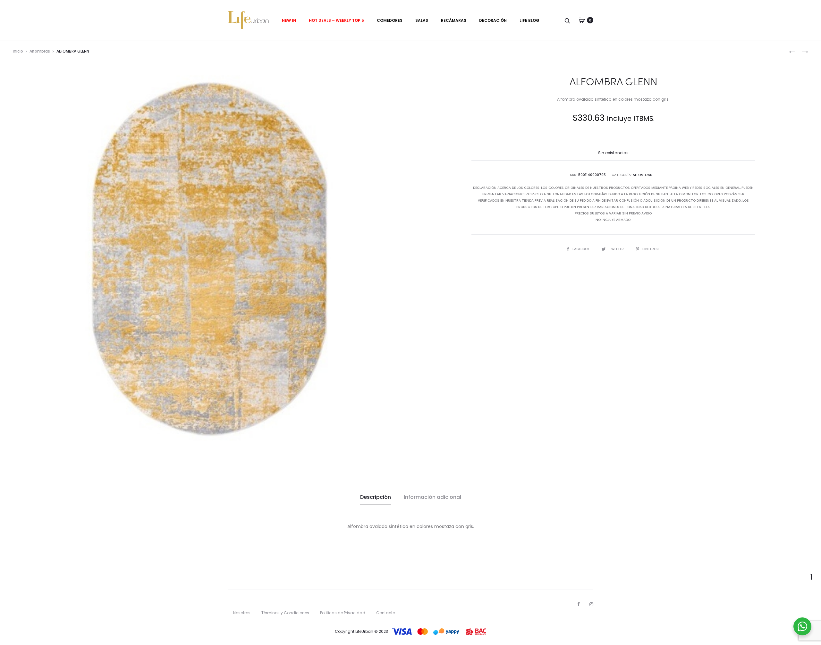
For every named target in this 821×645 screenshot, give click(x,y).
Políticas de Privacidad (342, 613)
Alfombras (40, 51)
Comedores (389, 20)
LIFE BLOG (529, 20)
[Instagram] (591, 604)
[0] (582, 20)
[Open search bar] (567, 20)
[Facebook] (578, 604)
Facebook (581, 249)
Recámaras (453, 20)
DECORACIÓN (493, 20)
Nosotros (241, 613)
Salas (421, 20)
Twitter (617, 249)
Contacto (385, 613)
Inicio (18, 51)
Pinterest (651, 249)
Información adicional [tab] (432, 497)
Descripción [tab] (375, 497)
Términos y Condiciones (285, 613)
